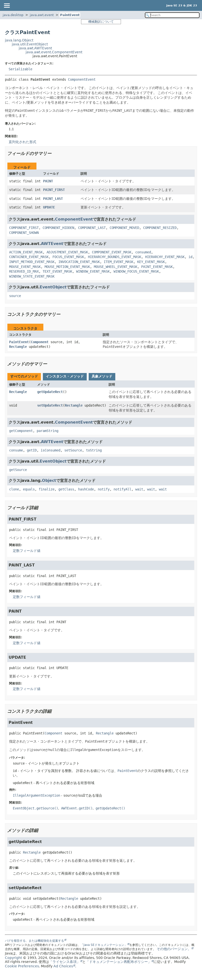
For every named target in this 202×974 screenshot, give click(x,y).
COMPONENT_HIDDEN (58, 228)
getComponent (21, 431)
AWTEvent (52, 243)
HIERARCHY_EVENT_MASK (165, 257)
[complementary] (22, 966)
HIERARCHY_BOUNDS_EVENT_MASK (114, 257)
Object (49, 480)
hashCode (86, 489)
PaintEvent (70, 15)
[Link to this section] (55, 153)
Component (40, 342)
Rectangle (18, 347)
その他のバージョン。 (174, 949)
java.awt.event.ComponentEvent (54, 52)
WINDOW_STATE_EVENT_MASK (31, 276)
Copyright (13, 958)
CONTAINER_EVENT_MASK (29, 257)
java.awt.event (42, 15)
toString (94, 450)
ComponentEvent (82, 79)
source (15, 296)
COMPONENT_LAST (92, 228)
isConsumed (50, 450)
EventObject (53, 287)
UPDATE (49, 207)
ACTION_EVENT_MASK (26, 252)
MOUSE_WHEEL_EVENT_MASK (115, 267)
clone (14, 489)
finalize (46, 489)
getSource (18, 470)
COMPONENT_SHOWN (24, 233)
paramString (47, 431)
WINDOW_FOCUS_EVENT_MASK (136, 271)
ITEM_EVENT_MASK (118, 262)
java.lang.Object (19, 40)
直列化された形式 (22, 142)
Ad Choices (63, 966)
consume (16, 450)
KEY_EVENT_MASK (151, 262)
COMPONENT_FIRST (24, 228)
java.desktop (13, 15)
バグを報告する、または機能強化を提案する (34, 940)
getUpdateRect (50, 392)
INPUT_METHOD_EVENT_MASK (31, 262)
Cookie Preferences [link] (22, 966)
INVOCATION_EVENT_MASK (79, 262)
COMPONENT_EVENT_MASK (111, 252)
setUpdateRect (50, 405)
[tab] (24, 376)
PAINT (48, 181)
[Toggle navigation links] (6, 5)
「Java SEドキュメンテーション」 (104, 945)
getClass (66, 489)
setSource (73, 450)
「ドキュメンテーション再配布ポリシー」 (118, 962)
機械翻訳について (101, 21)
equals (29, 489)
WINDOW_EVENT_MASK (93, 271)
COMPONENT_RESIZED (160, 228)
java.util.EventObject (30, 44)
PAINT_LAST (53, 199)
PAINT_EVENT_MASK (157, 267)
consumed (143, 252)
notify (104, 489)
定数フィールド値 (26, 551)
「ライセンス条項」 (64, 962)
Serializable (20, 69)
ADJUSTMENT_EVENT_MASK (67, 252)
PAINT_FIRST (54, 190)
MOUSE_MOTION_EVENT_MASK (67, 267)
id (190, 257)
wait (139, 489)
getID (32, 450)
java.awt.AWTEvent (35, 48)
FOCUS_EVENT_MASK (68, 257)
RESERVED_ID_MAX (24, 271)
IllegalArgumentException (36, 795)
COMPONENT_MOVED (124, 228)
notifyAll (122, 489)
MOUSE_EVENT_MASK (25, 267)
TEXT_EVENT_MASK (57, 271)
